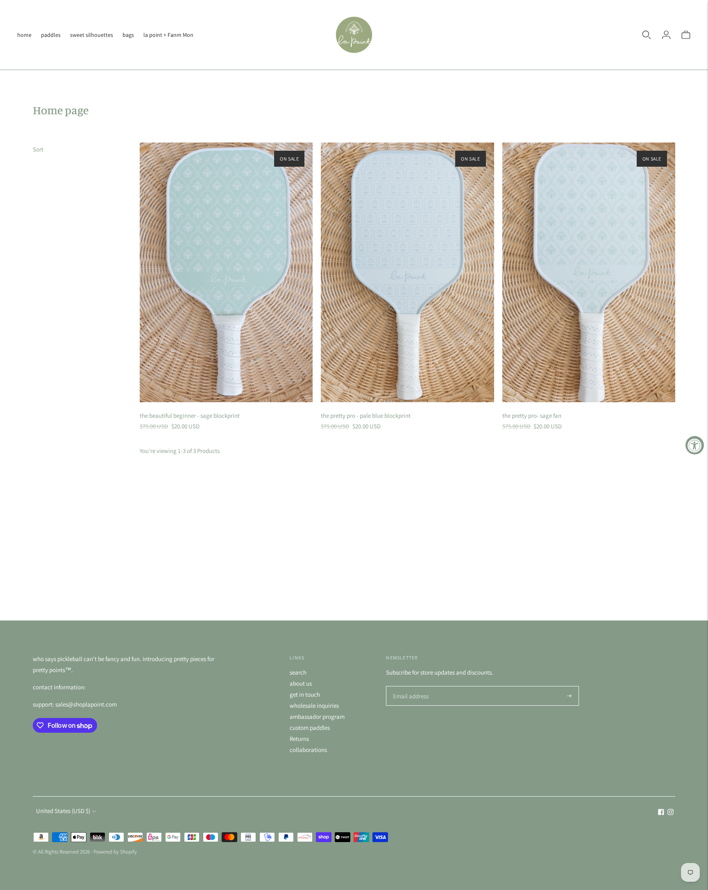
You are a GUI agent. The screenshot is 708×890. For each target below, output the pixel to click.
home (24, 34)
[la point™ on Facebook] (661, 813)
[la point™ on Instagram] (670, 813)
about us (301, 683)
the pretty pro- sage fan (531, 415)
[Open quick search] (646, 35)
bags (128, 34)
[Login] (666, 35)
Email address (409, 686)
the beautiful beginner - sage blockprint (190, 415)
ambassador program (317, 716)
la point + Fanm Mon (168, 34)
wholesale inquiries (314, 705)
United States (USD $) (63, 811)
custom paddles (310, 727)
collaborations (308, 750)
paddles (51, 34)
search (298, 672)
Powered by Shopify (115, 851)
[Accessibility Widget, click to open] (694, 445)
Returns (299, 739)
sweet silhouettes (91, 34)
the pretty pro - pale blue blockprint (366, 415)
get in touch (305, 694)
